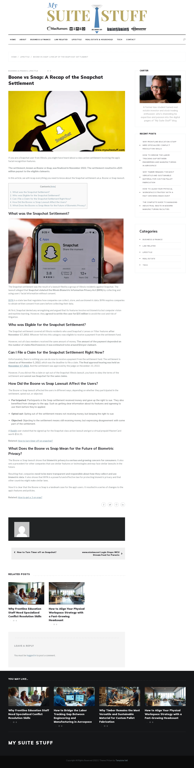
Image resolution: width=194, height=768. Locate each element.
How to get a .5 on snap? (30, 497)
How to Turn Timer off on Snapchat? (36, 552)
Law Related (61, 39)
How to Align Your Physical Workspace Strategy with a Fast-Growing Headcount (158, 192)
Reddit (13, 430)
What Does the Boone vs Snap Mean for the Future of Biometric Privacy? (48, 205)
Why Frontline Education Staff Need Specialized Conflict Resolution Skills (24, 612)
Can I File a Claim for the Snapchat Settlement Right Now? (40, 198)
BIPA (10, 300)
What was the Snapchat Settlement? (30, 192)
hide (53, 186)
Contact (130, 39)
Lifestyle (77, 39)
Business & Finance (40, 39)
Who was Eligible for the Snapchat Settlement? (35, 195)
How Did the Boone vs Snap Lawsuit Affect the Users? (38, 202)
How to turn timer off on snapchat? (35, 440)
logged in (31, 655)
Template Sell (122, 760)
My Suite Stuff (30, 743)
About (23, 39)
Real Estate (149, 259)
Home (13, 39)
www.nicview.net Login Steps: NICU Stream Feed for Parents (100, 553)
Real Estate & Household (99, 39)
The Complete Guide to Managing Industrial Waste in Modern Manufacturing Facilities (160, 205)
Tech (119, 39)
